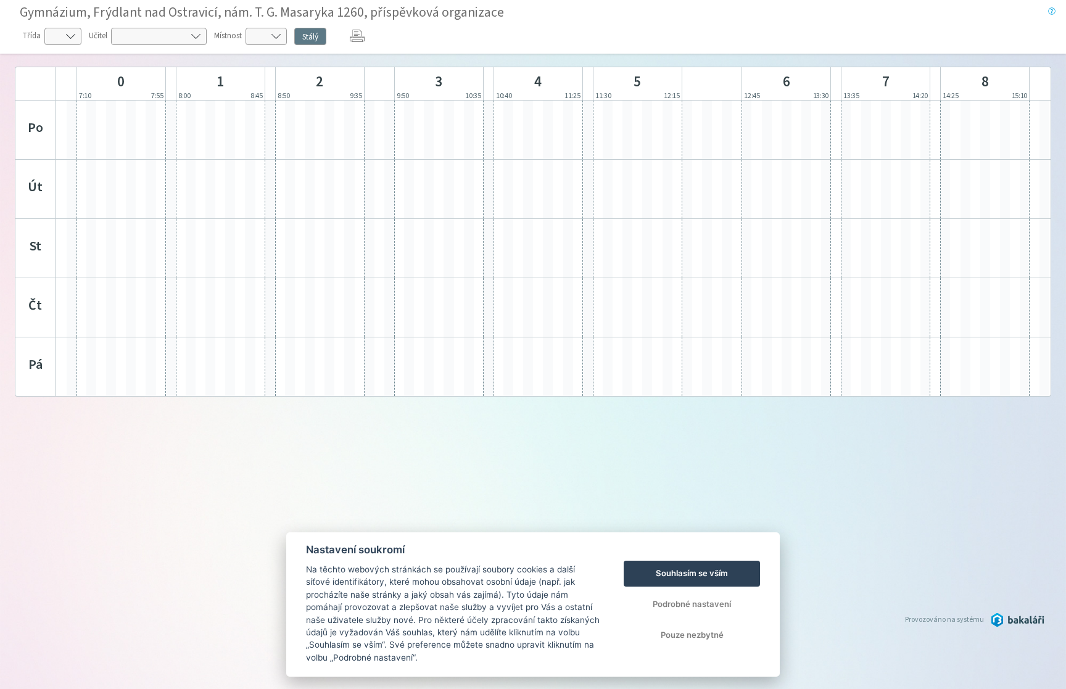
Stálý (310, 37)
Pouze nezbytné (692, 635)
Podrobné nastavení (692, 604)
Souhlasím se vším (692, 573)
